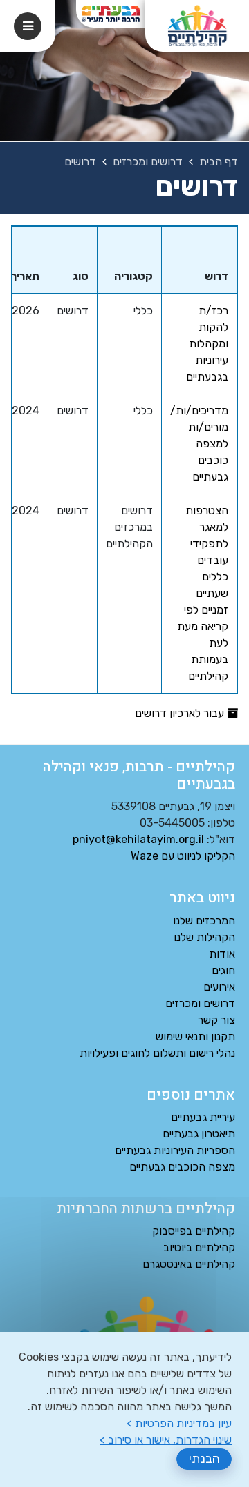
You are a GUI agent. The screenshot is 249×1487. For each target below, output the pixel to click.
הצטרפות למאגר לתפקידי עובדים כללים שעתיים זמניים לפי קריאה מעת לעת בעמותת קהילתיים (202, 593)
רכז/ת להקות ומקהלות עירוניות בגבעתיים (207, 343)
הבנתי (204, 1458)
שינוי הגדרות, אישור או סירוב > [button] (166, 1439)
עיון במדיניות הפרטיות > (179, 1423)
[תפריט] (28, 26)
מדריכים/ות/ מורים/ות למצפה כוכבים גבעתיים (199, 443)
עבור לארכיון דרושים (181, 713)
